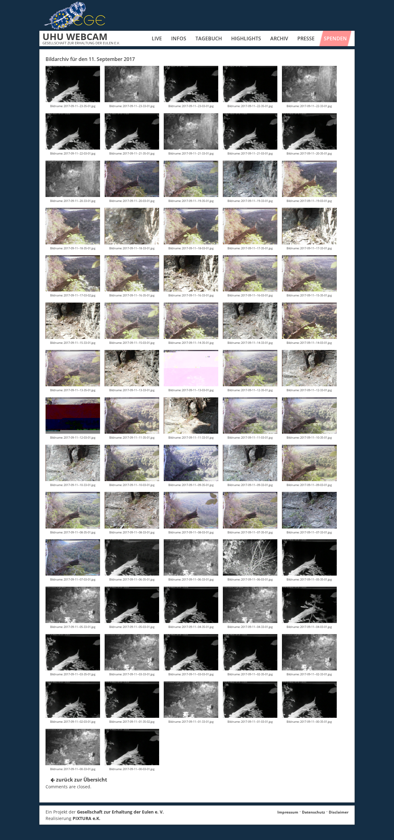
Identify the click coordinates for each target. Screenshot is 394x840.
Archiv (279, 38)
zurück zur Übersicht (81, 779)
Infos (178, 38)
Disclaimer (338, 812)
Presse (306, 38)
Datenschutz (313, 812)
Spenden (335, 38)
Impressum (287, 812)
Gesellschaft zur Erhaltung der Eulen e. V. (120, 812)
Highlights (246, 38)
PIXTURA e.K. (86, 818)
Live (157, 38)
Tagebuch (208, 38)
